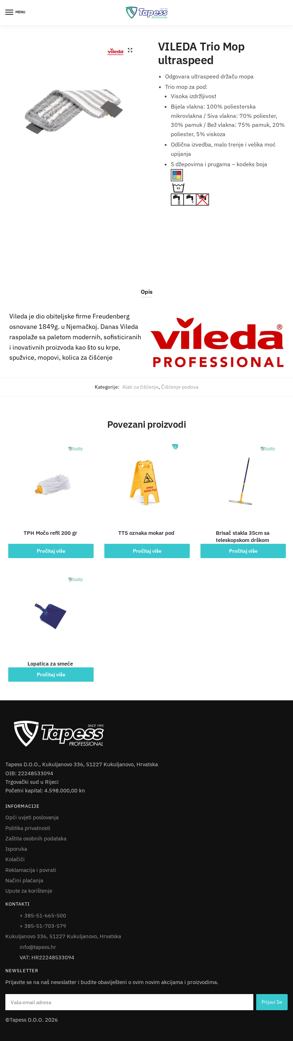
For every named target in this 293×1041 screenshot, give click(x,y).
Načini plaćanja (24, 880)
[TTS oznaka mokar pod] (146, 483)
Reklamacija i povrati (30, 870)
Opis (147, 291)
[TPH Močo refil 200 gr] (50, 483)
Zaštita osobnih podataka (35, 838)
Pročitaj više (51, 551)
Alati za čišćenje (140, 387)
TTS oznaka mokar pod (146, 532)
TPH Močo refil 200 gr (50, 532)
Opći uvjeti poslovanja (32, 817)
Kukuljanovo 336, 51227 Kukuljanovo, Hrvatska (63, 936)
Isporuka (16, 848)
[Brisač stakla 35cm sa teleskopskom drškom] (242, 483)
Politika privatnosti (27, 828)
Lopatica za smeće (50, 663)
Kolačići (15, 859)
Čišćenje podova (179, 387)
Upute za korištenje (28, 890)
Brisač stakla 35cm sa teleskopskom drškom (242, 536)
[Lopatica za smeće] (50, 613)
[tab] (147, 286)
